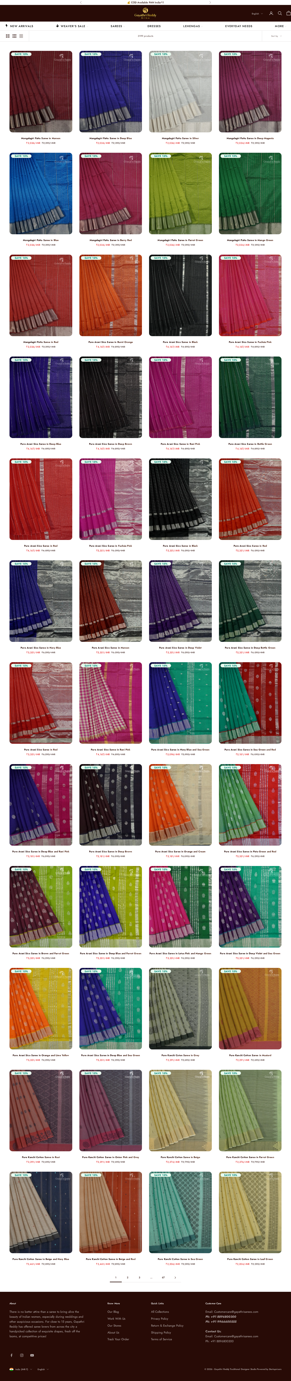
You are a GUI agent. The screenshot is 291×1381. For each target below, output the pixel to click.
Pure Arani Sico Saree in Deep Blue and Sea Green (110, 1055)
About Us (113, 1332)
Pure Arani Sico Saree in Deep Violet (180, 648)
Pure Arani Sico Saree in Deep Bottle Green (250, 648)
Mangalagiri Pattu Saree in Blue (41, 240)
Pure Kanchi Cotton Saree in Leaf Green (250, 1259)
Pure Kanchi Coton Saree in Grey (180, 1055)
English (255, 13)
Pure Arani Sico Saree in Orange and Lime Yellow (41, 1055)
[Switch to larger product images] (8, 36)
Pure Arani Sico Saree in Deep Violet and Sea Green (250, 953)
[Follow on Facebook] (11, 1355)
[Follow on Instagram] (22, 1355)
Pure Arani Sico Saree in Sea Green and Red (250, 749)
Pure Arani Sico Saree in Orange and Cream (180, 851)
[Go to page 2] (175, 1277)
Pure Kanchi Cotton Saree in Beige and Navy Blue (40, 1259)
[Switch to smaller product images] (14, 36)
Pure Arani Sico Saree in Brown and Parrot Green (40, 953)
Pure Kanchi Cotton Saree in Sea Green (180, 1259)
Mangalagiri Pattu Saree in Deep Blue (110, 138)
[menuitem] (19, 26)
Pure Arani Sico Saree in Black (180, 342)
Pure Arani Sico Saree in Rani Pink (180, 444)
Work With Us (116, 1319)
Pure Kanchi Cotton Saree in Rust (41, 1157)
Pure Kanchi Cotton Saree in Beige (180, 1157)
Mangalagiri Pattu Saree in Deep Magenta (250, 138)
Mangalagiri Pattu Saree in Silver (180, 138)
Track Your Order (118, 1339)
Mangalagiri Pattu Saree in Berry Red (111, 240)
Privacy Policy (159, 1319)
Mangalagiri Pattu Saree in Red (40, 342)
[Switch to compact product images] (21, 36)
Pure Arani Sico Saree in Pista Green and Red (250, 851)
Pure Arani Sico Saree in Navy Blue (41, 648)
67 (163, 1277)
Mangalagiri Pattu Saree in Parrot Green (180, 240)
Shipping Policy (161, 1332)
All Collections (160, 1312)
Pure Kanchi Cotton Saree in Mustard (250, 1055)
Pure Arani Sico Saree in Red (40, 546)
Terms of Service (161, 1339)
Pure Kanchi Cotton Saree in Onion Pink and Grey (110, 1157)
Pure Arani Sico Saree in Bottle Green (250, 444)
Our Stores (114, 1325)
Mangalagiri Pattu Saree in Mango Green (250, 240)
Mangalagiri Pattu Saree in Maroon (40, 138)
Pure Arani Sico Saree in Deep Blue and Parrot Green (110, 953)
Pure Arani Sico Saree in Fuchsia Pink (250, 342)
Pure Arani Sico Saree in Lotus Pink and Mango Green (180, 953)
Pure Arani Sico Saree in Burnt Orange (110, 342)
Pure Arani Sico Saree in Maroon (110, 648)
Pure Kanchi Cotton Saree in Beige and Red (110, 1259)
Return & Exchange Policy (167, 1325)
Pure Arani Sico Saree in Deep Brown (110, 444)
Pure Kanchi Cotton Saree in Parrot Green (250, 1157)
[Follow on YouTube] (32, 1355)
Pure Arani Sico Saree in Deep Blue (40, 444)
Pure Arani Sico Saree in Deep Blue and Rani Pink (40, 851)
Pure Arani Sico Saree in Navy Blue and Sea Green (180, 749)
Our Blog (113, 1312)
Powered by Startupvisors (269, 1369)
